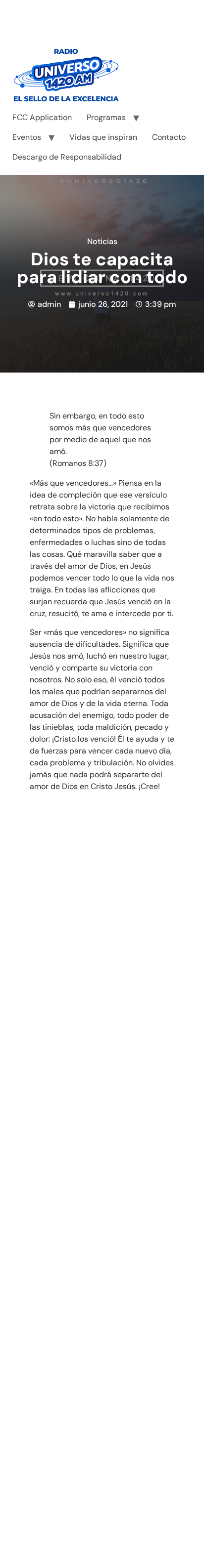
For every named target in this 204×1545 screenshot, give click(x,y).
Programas (106, 117)
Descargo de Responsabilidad (66, 157)
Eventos (26, 137)
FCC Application (42, 117)
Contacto (169, 137)
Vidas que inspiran (103, 137)
